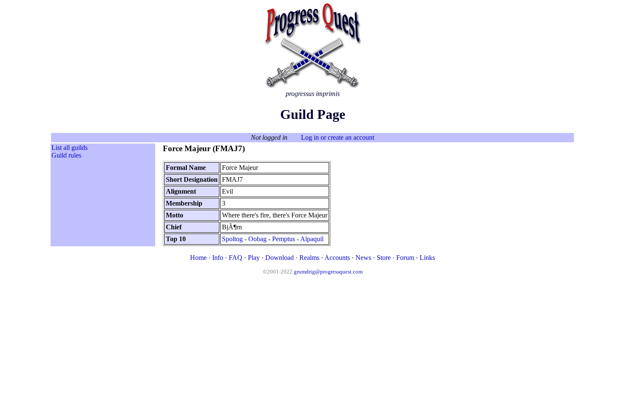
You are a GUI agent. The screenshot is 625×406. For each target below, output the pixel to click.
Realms (309, 257)
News (363, 257)
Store (384, 257)
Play (254, 257)
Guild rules (66, 155)
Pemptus (283, 238)
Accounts (337, 257)
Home (198, 257)
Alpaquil (312, 238)
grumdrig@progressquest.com (328, 271)
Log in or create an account (337, 137)
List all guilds (69, 147)
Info (217, 257)
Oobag (257, 238)
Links (427, 257)
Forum (405, 257)
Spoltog (232, 238)
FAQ (235, 257)
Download (279, 257)
